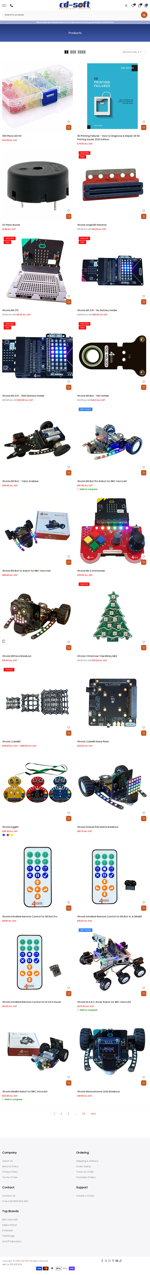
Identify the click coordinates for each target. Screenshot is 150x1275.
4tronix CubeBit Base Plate (93, 741)
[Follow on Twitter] (105, 1261)
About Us (7, 1161)
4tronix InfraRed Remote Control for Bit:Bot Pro (29, 916)
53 (83, 1113)
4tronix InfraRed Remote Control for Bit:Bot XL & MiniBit (109, 916)
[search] (144, 15)
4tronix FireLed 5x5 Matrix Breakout (97, 827)
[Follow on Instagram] (109, 1261)
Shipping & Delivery (87, 1161)
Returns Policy (10, 1166)
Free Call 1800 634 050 (15, 1201)
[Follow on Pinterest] (113, 1261)
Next (93, 1113)
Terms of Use (9, 1177)
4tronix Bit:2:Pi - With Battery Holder (23, 395)
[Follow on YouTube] (116, 1261)
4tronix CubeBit (11, 741)
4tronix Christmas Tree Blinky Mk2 (97, 656)
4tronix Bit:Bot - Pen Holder (93, 395)
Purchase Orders (86, 1177)
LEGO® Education (12, 1241)
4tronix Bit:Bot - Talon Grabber (20, 481)
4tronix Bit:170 (10, 310)
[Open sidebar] (3, 641)
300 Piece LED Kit (12, 136)
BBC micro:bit (10, 1219)
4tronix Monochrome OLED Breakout (98, 1091)
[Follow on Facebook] (102, 1261)
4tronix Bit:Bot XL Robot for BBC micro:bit (26, 570)
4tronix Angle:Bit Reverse (91, 225)
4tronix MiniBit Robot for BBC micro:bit (24, 1091)
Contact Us (8, 1195)
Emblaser (7, 1230)
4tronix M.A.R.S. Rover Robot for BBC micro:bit (104, 1002)
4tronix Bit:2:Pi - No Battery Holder (97, 310)
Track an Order (85, 1172)
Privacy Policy (10, 1172)
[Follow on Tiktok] (120, 1261)
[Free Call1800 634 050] (11, 5)
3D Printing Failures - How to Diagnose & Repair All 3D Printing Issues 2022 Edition (108, 137)
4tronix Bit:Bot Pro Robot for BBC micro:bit (102, 481)
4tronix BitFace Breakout (16, 656)
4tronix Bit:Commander (91, 570)
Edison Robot (9, 1225)
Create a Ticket (85, 1195)
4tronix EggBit (10, 827)
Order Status (83, 1166)
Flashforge (8, 1236)
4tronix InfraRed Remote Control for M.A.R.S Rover (31, 1002)
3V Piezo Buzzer (11, 225)
